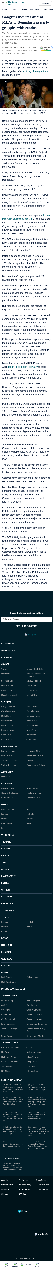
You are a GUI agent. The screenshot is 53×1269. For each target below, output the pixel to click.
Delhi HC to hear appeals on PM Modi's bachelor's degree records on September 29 (12, 1116)
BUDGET (5, 869)
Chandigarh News (8, 711)
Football (29, 922)
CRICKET (5, 664)
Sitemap (4, 1194)
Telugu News (6, 1066)
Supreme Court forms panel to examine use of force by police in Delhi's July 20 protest (13, 1100)
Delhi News (6, 716)
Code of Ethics (42, 1190)
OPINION (5, 890)
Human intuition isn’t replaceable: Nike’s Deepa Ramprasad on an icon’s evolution (37, 1145)
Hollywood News (33, 751)
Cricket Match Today (35, 669)
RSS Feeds (23, 1194)
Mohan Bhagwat (33, 1001)
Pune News (31, 735)
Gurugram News (33, 716)
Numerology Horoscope (36, 1024)
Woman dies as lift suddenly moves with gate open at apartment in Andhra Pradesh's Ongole (38, 1101)
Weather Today (25, 1185)
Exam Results (7, 798)
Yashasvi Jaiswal (33, 686)
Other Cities (31, 740)
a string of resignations (35, 71)
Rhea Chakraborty (34, 1015)
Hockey (4, 927)
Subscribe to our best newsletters (26, 613)
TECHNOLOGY (7, 911)
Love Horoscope (8, 1024)
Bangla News (31, 1062)
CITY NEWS (6, 702)
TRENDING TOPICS (9, 1043)
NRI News (5, 1071)
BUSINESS (5, 849)
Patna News (6, 735)
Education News (33, 798)
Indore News (6, 721)
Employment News (34, 793)
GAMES (4, 973)
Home (4, 9)
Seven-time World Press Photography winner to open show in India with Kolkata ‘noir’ (13, 1088)
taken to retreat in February (23, 367)
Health (4, 819)
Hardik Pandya (7, 686)
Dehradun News (33, 711)
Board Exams (32, 788)
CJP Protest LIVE (8, 1019)
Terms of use (41, 1180)
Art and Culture (7, 809)
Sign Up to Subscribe (26, 626)
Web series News (8, 765)
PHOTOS (5, 856)
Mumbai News (7, 730)
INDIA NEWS (7, 657)
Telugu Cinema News (10, 761)
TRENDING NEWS (9, 996)
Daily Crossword (33, 977)
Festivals (30, 814)
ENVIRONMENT (8, 876)
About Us (5, 1180)
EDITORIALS (6, 897)
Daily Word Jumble (9, 982)
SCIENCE (5, 883)
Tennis (29, 927)
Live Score (5, 674)
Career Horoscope (34, 1019)
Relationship (6, 824)
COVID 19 (5, 966)
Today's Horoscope (9, 1029)
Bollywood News (8, 751)
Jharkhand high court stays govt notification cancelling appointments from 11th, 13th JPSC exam (38, 1131)
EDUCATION (6, 784)
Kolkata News (7, 725)
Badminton (6, 922)
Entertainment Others (35, 765)
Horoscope (6, 777)
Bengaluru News (8, 707)
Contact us (23, 1180)
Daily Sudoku (7, 977)
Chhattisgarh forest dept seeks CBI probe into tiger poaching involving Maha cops (13, 1130)
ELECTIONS (6, 952)
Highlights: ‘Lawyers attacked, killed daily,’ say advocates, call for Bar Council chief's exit (12, 1166)
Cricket (24, 9)
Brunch (29, 809)
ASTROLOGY (7, 772)
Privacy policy (7, 1185)
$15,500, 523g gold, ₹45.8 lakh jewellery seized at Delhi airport (37, 1087)
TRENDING (6, 842)
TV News (30, 761)
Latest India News (11, 1080)
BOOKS (4, 938)
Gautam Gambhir (33, 1010)
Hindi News (31, 1066)
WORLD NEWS (8, 651)
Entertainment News (10, 1062)
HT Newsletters (42, 1185)
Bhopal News (32, 707)
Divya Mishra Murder (35, 1036)
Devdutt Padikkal (33, 681)
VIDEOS (4, 863)
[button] (3, 3)
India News (35, 9)
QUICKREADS (7, 959)
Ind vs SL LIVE (32, 690)
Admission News (8, 788)
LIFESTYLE (5, 805)
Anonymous (10, 53)
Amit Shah (5, 1005)
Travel (28, 824)
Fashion (4, 814)
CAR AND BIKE (8, 904)
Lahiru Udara (31, 695)
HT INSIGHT (6, 945)
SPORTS (5, 917)
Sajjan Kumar (6, 1036)
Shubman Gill (7, 681)
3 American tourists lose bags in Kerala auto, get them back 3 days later (13, 1144)
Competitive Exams (9, 793)
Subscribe (45, 3)
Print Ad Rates (25, 1190)
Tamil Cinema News (34, 756)
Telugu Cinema (32, 1057)
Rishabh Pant (6, 690)
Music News (6, 756)
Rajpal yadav (31, 1005)
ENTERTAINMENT (9, 746)
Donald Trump (7, 1001)
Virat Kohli (5, 1010)
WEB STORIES (7, 835)
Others (4, 932)
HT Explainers (32, 1071)
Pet (2, 828)
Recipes (29, 819)
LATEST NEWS (7, 644)
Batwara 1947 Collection (11, 1015)
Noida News (31, 730)
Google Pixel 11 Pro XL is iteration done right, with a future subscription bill (38, 1115)
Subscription (6, 1190)
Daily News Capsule (11, 619)
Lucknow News (32, 725)
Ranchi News (6, 740)
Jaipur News (31, 721)
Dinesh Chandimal (9, 695)
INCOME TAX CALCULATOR (13, 989)
